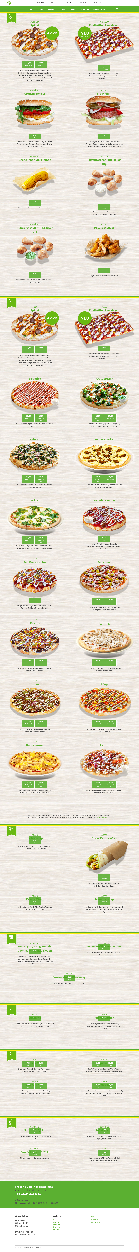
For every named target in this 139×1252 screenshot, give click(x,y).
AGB (92, 1216)
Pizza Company (99, 9)
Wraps (40, 9)
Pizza (31, 9)
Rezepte (54, 3)
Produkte (69, 3)
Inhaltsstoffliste (102, 817)
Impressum (95, 1222)
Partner (40, 3)
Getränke (84, 9)
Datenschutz (95, 1219)
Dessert (51, 9)
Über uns (83, 3)
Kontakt (98, 3)
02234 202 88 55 (31, 1194)
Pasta (62, 9)
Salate (72, 9)
